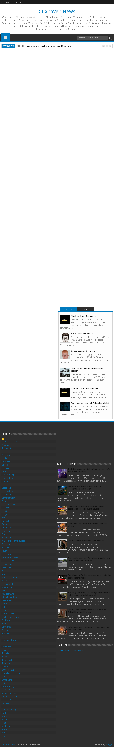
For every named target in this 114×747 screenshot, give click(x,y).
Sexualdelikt (7, 633)
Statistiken (6, 647)
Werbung (6, 726)
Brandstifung (7, 478)
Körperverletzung (9, 577)
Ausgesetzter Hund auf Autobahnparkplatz (90, 403)
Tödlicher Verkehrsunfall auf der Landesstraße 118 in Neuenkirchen (89, 470)
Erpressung (7, 531)
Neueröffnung (8, 594)
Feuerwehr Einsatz (10, 557)
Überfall (5, 667)
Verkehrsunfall (8, 699)
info (3, 574)
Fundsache (7, 564)
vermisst (5, 703)
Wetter (4, 729)
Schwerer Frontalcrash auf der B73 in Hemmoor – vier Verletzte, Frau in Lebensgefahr (92, 289)
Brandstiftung (8, 475)
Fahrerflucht (7, 544)
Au (3, 452)
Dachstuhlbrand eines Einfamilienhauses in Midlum (87, 524)
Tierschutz (6, 657)
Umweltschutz (8, 670)
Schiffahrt (6, 620)
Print (93, 70)
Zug (3, 736)
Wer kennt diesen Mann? (82, 333)
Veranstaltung (8, 686)
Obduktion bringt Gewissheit (83, 316)
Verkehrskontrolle (9, 696)
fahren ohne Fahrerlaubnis (13, 541)
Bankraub (6, 458)
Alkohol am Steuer (10, 441)
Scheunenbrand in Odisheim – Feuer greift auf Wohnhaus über (89, 628)
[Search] (110, 38)
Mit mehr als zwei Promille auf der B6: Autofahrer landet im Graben (60, 46)
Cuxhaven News (57, 11)
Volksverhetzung (9, 709)
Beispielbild (7, 465)
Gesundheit (7, 567)
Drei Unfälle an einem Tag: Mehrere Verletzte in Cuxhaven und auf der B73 (89, 559)
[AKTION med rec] (24, 217)
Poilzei (5, 604)
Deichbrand (7, 494)
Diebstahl (6, 508)
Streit (4, 650)
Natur (4, 590)
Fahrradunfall (8, 547)
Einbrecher (6, 521)
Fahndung (6, 537)
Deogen (5, 501)
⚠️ (3, 438)
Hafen (4, 570)
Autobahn (6, 455)
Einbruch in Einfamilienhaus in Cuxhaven (86, 540)
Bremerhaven (7, 481)
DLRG (4, 511)
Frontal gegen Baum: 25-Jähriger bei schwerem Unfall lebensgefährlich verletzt (89, 593)
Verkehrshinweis (9, 693)
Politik (4, 607)
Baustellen (6, 461)
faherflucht (6, 534)
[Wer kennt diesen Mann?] (65, 337)
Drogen (5, 514)
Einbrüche (6, 528)
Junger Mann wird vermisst (83, 351)
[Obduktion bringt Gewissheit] (65, 319)
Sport (4, 643)
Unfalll (4, 683)
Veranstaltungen (9, 690)
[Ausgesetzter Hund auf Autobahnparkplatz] (65, 406)
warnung (6, 719)
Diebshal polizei (8, 504)
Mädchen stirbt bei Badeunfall (84, 388)
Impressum (79, 650)
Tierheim (5, 653)
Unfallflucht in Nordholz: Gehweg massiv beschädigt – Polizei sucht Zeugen (86, 507)
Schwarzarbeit (8, 627)
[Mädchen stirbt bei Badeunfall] (65, 392)
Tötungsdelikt (8, 660)
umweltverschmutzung (12, 673)
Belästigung (7, 468)
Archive (85, 309)
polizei (4, 610)
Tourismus (7, 663)
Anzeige (5, 445)
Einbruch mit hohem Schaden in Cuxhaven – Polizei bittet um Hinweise (88, 611)
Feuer (4, 551)
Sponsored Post (9, 640)
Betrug (5, 471)
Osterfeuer (6, 600)
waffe (4, 713)
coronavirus (7, 491)
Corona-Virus (8, 488)
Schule (5, 623)
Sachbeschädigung (10, 617)
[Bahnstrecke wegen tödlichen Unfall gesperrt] (65, 372)
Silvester (5, 637)
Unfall (4, 676)
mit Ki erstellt (7, 584)
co (3, 485)
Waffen (5, 716)
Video (4, 706)
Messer (5, 581)
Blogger (109, 744)
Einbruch (6, 524)
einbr (4, 518)
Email (103, 70)
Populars (68, 309)
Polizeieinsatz (8, 614)
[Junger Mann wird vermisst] (65, 354)
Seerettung (6, 630)
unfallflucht (7, 680)
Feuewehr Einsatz (9, 561)
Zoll (3, 733)
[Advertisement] (78, 442)
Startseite (64, 650)
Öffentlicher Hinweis (10, 597)
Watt (4, 723)
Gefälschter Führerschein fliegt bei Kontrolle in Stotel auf (20, 287)
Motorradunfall (8, 587)
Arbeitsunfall (7, 448)
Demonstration (8, 498)
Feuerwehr (6, 554)
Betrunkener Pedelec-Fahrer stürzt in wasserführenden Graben (84, 487)
